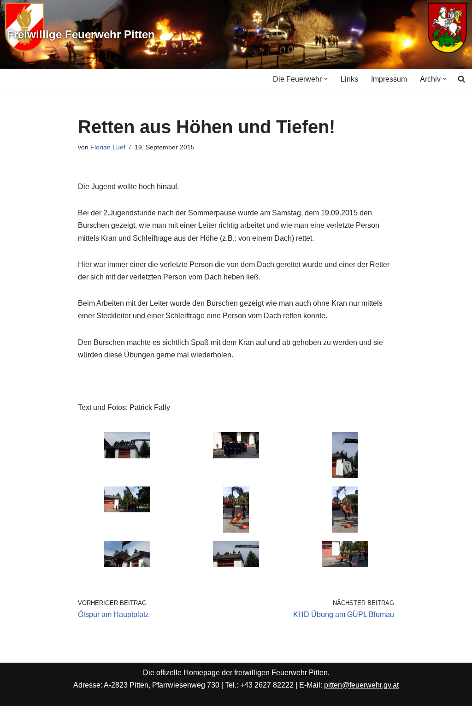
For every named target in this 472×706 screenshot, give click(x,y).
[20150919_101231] (236, 456)
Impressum (389, 79)
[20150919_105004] (236, 530)
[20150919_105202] (127, 564)
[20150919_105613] (345, 564)
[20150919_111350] (127, 456)
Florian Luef (107, 147)
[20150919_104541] (345, 476)
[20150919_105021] (345, 530)
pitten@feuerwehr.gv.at (361, 685)
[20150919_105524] (236, 564)
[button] (326, 79)
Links (349, 79)
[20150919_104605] (127, 510)
